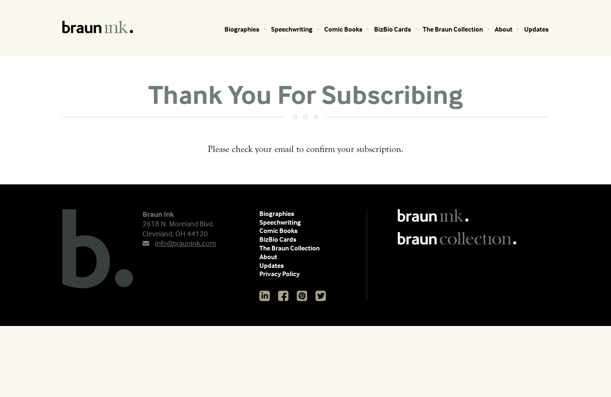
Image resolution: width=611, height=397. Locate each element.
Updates (536, 29)
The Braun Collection (453, 29)
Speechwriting (292, 29)
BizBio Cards (392, 29)
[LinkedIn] (264, 296)
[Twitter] (320, 296)
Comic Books (343, 29)
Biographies (241, 29)
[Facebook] (283, 296)
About (503, 29)
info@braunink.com (185, 243)
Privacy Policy (279, 274)
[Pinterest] (302, 296)
